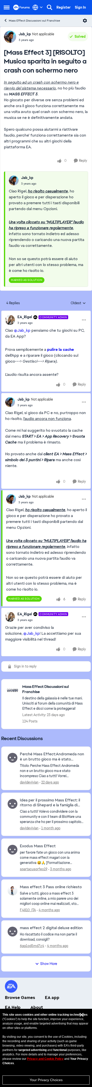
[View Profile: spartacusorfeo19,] (12, 850)
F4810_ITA (28, 910)
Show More (48, 963)
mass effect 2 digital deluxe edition (51, 927)
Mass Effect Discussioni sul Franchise (34, 21)
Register (63, 7)
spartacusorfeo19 (33, 869)
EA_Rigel (24, 317)
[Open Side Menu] (6, 7)
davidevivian (29, 782)
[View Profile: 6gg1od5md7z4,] (12, 931)
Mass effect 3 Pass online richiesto (51, 887)
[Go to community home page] (21, 7)
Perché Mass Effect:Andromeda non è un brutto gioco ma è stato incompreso (52, 757)
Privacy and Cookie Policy (45, 1059)
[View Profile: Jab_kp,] (14, 180)
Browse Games (20, 997)
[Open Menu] (84, 20)
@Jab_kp (22, 330)
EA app (52, 997)
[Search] (50, 7)
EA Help (13, 1007)
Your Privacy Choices (46, 1080)
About (36, 1007)
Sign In (80, 7)
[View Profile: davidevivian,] (12, 758)
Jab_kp (25, 34)
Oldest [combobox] (78, 303)
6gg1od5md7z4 (32, 946)
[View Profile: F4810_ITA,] (12, 891)
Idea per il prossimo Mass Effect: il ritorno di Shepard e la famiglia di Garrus (50, 803)
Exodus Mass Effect (38, 846)
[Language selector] (37, 7)
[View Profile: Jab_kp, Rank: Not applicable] (10, 37)
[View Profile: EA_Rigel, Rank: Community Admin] (10, 320)
